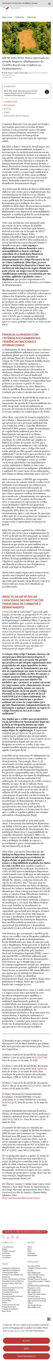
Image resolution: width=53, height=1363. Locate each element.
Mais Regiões (32, 1255)
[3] (3, 1065)
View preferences (26, 1356)
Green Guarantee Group (37, 1299)
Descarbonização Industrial (12, 1296)
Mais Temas (6, 1311)
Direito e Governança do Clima (13, 1279)
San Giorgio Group (34, 1305)
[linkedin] (8, 1237)
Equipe (4, 1249)
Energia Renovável (9, 1307)
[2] (3, 1054)
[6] (3, 1110)
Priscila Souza (7, 73)
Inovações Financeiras (10, 1292)
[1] (3, 1040)
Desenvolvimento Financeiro (12, 1288)
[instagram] (12, 1237)
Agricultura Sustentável (11, 1270)
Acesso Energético (8, 1290)
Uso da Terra (6, 1300)
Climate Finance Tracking (37, 1279)
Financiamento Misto (10, 1272)
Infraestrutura (7, 1294)
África (30, 1247)
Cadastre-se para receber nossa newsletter (25, 1232)
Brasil (30, 1249)
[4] (3, 1082)
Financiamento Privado (10, 1305)
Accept (26, 1341)
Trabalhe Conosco (8, 1251)
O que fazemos (7, 1247)
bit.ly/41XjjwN (9, 1102)
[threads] (17, 1237)
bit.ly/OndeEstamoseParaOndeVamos (21, 1198)
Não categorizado (34, 1272)
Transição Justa (8, 1298)
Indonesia (31, 1253)
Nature (4, 1302)
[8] (3, 1155)
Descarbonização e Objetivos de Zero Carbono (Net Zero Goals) (13, 1283)
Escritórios (5, 1253)
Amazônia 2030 (34, 1266)
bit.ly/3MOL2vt (15, 1119)
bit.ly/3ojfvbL (35, 1085)
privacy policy (19, 1331)
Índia (29, 1251)
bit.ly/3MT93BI (39, 1057)
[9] (3, 1184)
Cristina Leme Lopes (20, 73)
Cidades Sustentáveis (10, 1309)
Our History (6, 1257)
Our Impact (6, 1255)
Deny (26, 1348)
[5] (20, 498)
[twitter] (3, 1237)
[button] (48, 1319)
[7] (3, 1127)
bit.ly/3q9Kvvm (39, 1068)
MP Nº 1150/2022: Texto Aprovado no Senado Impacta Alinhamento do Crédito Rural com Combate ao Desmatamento (20, 93)
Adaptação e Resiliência (11, 1268)
